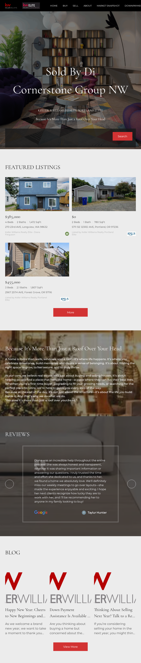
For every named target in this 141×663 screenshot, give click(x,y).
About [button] (88, 5)
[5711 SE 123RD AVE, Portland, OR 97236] (104, 194)
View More (70, 646)
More (70, 312)
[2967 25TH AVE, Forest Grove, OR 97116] (37, 259)
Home (54, 5)
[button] (122, 136)
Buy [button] (65, 5)
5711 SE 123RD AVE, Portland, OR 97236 (95, 226)
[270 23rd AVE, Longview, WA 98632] (37, 194)
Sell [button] (75, 5)
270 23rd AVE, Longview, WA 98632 (26, 226)
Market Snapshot (108, 5)
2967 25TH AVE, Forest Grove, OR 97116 (28, 292)
